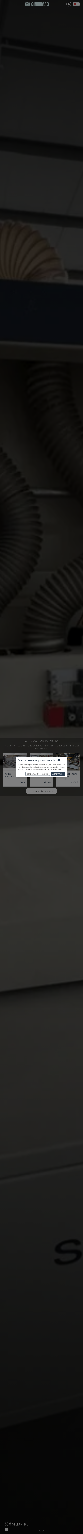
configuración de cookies (37, 774)
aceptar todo (57, 774)
